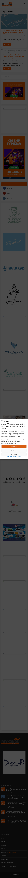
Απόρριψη (14, 450)
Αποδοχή (14, 446)
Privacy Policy (9, 456)
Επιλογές (14, 454)
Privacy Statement (17, 456)
